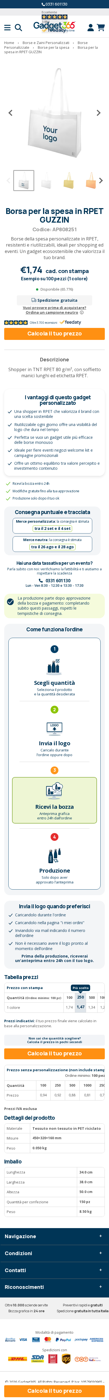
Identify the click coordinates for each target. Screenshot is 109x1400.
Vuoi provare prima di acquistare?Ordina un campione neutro (54, 310)
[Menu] (9, 28)
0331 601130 (56, 4)
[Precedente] (12, 113)
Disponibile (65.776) (57, 289)
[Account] (92, 28)
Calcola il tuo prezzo (54, 333)
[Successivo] (96, 113)
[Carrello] (101, 28)
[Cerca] (18, 28)
